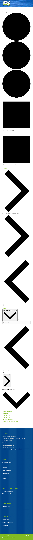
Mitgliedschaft (5, 473)
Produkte (4, 467)
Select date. (21, 320)
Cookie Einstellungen (7, 522)
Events (5, 168)
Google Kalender (7, 411)
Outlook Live (6, 417)
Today (4, 308)
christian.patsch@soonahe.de (14, 449)
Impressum (5, 525)
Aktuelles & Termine (7, 462)
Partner (4, 475)
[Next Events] (3, 305)
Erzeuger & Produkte (7, 491)
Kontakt (4, 478)
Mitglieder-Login (6, 506)
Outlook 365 (6, 415)
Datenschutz (5, 519)
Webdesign (4, 537)
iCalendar (5, 413)
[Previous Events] (16, 302)
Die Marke (4, 465)
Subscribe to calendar (8, 389)
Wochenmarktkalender (7, 494)
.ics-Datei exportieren (8, 419)
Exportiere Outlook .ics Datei (10, 421)
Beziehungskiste (6, 470)
